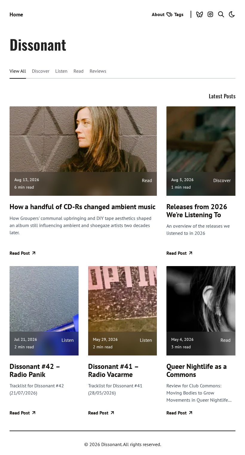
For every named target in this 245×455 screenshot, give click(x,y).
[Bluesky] (199, 14)
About (158, 14)
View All (18, 71)
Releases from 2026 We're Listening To (196, 211)
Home (16, 14)
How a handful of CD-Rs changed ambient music (82, 207)
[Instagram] (210, 14)
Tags (178, 14)
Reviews (98, 71)
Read (79, 71)
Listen (61, 71)
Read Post (20, 253)
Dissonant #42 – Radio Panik (35, 370)
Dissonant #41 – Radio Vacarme (113, 370)
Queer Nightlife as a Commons (196, 370)
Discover (40, 71)
